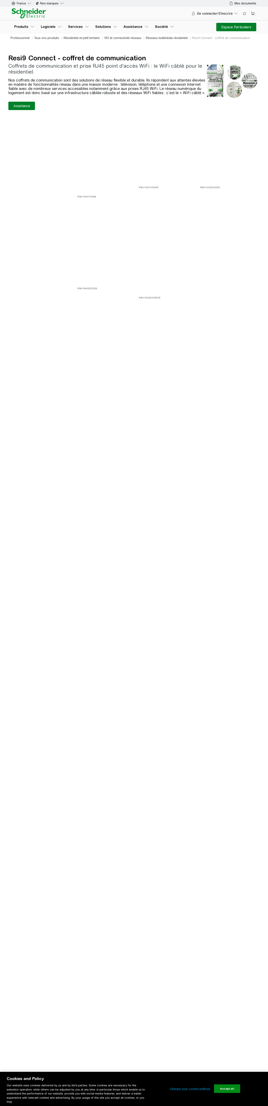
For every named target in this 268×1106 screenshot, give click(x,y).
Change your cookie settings (190, 1088)
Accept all (227, 1088)
